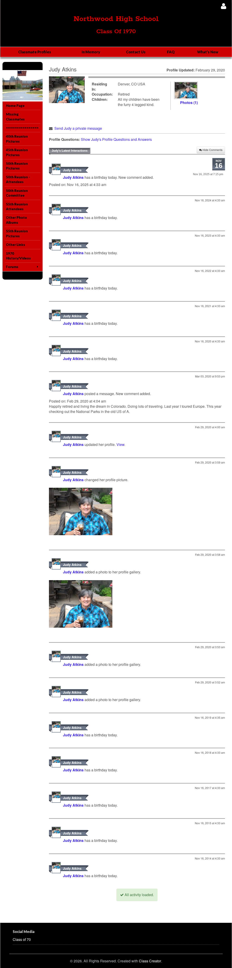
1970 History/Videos (18, 255)
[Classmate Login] (224, 6)
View (120, 444)
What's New (207, 52)
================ (22, 128)
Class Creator (150, 961)
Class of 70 (22, 939)
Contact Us (135, 52)
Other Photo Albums (16, 219)
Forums (12, 267)
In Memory (91, 52)
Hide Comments (212, 150)
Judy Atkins (72, 170)
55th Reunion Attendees (17, 206)
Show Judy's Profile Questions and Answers (116, 139)
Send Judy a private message (78, 128)
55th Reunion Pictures (17, 233)
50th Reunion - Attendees (18, 179)
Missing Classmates (15, 116)
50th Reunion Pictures (17, 165)
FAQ (171, 52)
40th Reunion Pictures (17, 138)
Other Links (15, 245)
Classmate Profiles (34, 52)
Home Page (15, 106)
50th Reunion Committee (17, 192)
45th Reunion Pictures (17, 152)
